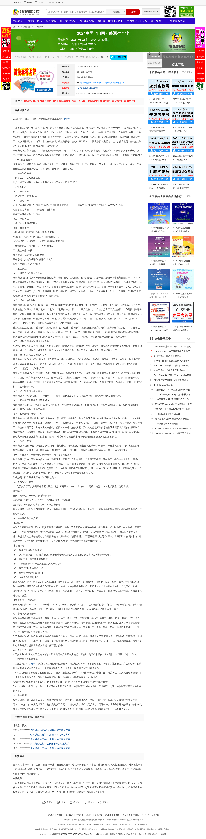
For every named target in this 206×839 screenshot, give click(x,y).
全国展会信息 (34, 21)
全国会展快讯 (86, 21)
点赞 (49, 802)
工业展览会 (38, 27)
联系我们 (88, 815)
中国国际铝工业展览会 (164, 385)
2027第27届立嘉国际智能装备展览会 (171, 380)
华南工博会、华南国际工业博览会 (169, 370)
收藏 (76, 802)
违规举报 (155, 815)
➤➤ (101, 83)
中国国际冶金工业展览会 (166, 423)
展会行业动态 (67, 21)
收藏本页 (17, 2)
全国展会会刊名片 (137, 21)
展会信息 (26, 27)
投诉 (63, 802)
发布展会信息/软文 (55, 2)
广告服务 (126, 815)
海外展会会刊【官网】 (110, 21)
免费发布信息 (177, 21)
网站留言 (136, 815)
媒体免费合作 (158, 21)
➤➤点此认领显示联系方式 (87, 88)
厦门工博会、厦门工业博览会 (167, 356)
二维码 (40, 2)
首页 (17, 27)
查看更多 (187, 72)
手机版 (29, 2)
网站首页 (18, 21)
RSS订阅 (145, 815)
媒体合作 (60, 815)
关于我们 (79, 815)
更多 (189, 196)
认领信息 (69, 815)
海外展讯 (51, 21)
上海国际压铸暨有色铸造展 (167, 414)
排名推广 (117, 815)
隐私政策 (98, 815)
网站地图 (107, 815)
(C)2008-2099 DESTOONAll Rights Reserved (79, 834)
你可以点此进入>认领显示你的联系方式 (50, 730)
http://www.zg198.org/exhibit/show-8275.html (94, 93)
